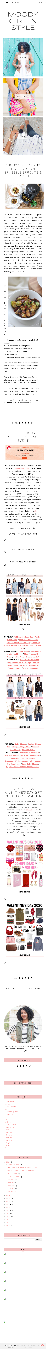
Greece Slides (15, 668)
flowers (29, 810)
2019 (8, 1198)
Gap (6, 1119)
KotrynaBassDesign (28, 1347)
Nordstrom (9, 1135)
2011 (8, 1222)
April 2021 (11, 1189)
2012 (8, 1219)
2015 (8, 1210)
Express (8, 1117)
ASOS (7, 1109)
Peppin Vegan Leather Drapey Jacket (22, 767)
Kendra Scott (10, 1127)
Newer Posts (11, 989)
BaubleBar (9, 1114)
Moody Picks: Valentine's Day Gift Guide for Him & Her (23, 792)
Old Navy (8, 1138)
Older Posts (34, 989)
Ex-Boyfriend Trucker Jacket (26, 657)
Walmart (8, 1148)
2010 (8, 1225)
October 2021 (13, 1174)
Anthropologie (10, 1106)
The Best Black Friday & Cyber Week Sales (22, 1167)
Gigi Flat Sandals (12, 755)
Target (7, 1145)
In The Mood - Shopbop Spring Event (23, 436)
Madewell (8, 1132)
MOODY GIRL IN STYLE (23, 21)
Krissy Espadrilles (16, 758)
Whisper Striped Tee (23, 637)
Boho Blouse (20, 744)
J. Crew (8, 1122)
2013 (8, 1216)
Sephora (8, 1140)
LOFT (7, 1130)
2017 (8, 1204)
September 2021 (14, 1177)
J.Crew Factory (10, 1125)
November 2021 (14, 1164)
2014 (8, 1213)
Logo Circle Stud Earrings (19, 663)
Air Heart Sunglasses (29, 665)
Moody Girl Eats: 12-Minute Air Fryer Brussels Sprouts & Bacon (23, 170)
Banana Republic (11, 1112)
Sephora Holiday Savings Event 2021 (20, 1170)
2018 (8, 1201)
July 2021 (11, 1180)
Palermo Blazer (28, 750)
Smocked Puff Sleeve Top (18, 643)
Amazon (8, 1104)
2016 (8, 1207)
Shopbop (38, 511)
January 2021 (13, 1192)
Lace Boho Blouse (30, 764)
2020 (8, 1195)
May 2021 (11, 1186)
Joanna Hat (27, 761)
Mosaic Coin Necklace (29, 660)
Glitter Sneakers (30, 668)
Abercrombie (10, 1101)
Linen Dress (24, 651)
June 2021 (11, 1183)
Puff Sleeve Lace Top (28, 640)
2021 (8, 1162)
